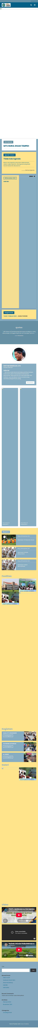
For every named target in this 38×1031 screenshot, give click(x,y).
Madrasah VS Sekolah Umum (26, 540)
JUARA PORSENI (22, 316)
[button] (29, 176)
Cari (3, 966)
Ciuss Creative (25, 1024)
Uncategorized (7, 1012)
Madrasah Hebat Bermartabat (22, 565)
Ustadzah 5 (24, 524)
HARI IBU (6, 181)
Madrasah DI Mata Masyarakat (23, 553)
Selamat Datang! (8, 982)
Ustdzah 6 (5, 524)
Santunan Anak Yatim (9, 980)
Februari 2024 (7, 1002)
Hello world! (6, 977)
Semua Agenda (29, 170)
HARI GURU (6, 987)
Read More (30, 382)
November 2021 (7, 1004)
